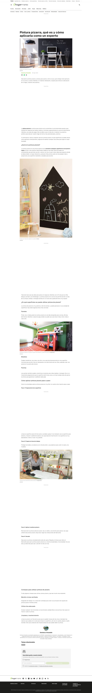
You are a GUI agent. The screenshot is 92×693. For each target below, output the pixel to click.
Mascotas (38, 8)
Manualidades (54, 11)
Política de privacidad (64, 684)
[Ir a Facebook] (23, 678)
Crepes (73, 1)
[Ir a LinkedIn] (31, 678)
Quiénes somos (13, 683)
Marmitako (68, 1)
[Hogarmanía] (22, 5)
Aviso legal (54, 683)
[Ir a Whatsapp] (42, 678)
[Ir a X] (26, 678)
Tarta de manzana (52, 1)
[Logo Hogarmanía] (15, 679)
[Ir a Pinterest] (39, 678)
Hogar (33, 8)
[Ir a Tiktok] (37, 678)
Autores (22, 683)
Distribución (47, 11)
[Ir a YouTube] (34, 678)
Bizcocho (78, 1)
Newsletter (44, 683)
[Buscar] (79, 4)
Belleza (44, 8)
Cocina (12, 8)
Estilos (21, 11)
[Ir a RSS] (48, 678)
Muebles (17, 11)
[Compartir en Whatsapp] (24, 75)
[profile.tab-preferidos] (22, 75)
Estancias (12, 11)
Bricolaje (24, 8)
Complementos (34, 11)
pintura (23, 644)
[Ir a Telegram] (45, 678)
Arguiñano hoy (17, 1)
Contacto (33, 683)
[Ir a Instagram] (28, 678)
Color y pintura (27, 11)
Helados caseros (25, 1)
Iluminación (41, 11)
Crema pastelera (33, 1)
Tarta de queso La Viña (43, 1)
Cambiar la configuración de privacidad (77, 684)
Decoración (17, 8)
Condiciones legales (33, 666)
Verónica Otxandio (26, 73)
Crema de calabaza (61, 1)
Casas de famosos (62, 11)
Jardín (29, 8)
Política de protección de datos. (46, 666)
